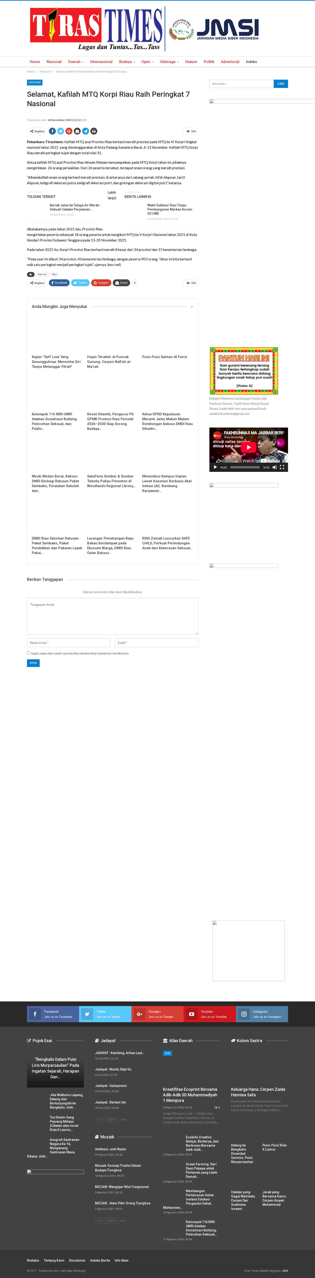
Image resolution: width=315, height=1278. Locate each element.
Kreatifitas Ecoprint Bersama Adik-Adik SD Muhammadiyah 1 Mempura (190, 1095)
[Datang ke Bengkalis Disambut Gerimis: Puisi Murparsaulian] (244, 1132)
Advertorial (230, 62)
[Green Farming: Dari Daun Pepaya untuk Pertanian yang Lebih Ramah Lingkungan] (173, 1169)
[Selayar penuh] (282, 467)
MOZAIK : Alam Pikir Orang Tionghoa (122, 1203)
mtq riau (42, 274)
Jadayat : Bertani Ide (110, 1102)
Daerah (74, 62)
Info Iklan (121, 1260)
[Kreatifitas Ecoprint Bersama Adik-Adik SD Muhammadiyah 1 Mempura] (191, 1067)
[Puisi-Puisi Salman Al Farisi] (167, 334)
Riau (54, 274)
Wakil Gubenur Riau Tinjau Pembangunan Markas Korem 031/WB (169, 209)
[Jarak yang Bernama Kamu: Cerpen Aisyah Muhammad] (275, 1179)
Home (35, 62)
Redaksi (33, 1260)
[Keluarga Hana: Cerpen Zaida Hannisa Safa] (259, 1067)
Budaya (125, 62)
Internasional (101, 62)
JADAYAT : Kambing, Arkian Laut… (120, 1053)
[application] (248, 450)
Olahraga (167, 62)
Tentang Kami (54, 1260)
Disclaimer (77, 1260)
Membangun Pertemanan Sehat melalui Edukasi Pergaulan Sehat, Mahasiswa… (188, 1199)
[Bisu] (274, 467)
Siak (167, 1053)
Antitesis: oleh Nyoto (110, 1149)
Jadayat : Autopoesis (111, 1086)
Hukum (191, 62)
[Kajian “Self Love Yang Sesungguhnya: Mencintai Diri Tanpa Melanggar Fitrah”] (57, 334)
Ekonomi (35, 82)
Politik (209, 62)
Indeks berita (100, 1260)
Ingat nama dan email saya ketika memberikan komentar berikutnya (79, 653)
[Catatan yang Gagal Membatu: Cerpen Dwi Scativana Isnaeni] (244, 1179)
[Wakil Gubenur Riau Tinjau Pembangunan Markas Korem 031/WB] (134, 210)
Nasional (54, 62)
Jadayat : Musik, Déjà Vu (113, 1069)
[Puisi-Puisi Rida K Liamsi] (275, 1132)
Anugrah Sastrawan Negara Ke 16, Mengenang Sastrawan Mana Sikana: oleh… (53, 1148)
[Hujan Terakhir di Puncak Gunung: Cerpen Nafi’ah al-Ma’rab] (112, 334)
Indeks (251, 62)
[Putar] (215, 467)
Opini (146, 62)
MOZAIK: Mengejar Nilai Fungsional (122, 1187)
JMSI (285, 1270)
